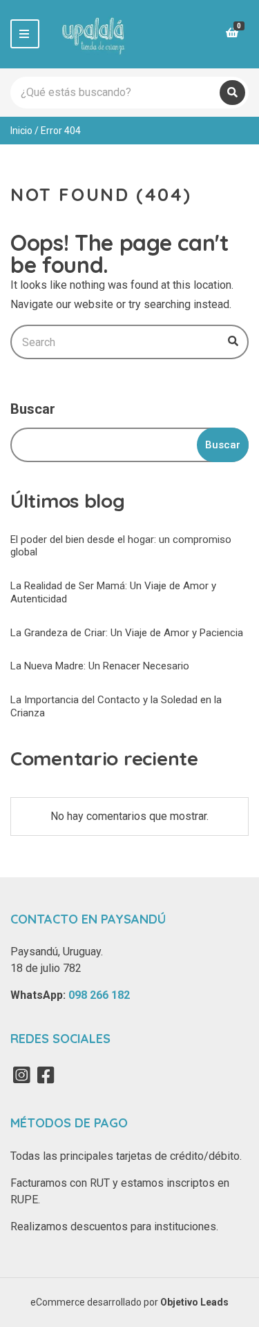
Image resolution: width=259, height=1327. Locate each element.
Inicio (21, 130)
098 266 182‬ (99, 995)
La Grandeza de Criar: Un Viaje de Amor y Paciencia (126, 633)
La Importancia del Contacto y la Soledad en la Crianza (116, 706)
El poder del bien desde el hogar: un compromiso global (120, 546)
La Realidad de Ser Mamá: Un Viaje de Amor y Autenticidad (113, 592)
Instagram (21, 1075)
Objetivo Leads (194, 1302)
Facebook (46, 1075)
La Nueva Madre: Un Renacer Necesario (99, 666)
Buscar (32, 409)
